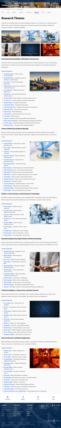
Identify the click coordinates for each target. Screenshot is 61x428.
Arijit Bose (6, 151)
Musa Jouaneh (7, 233)
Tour (38, 399)
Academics (21, 12)
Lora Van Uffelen (8, 371)
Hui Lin (6, 307)
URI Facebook (52, 405)
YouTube (57, 5)
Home (2, 12)
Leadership (3, 408)
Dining (15, 410)
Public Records (11, 423)
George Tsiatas (8, 114)
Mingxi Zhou (22, 391)
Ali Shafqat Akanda (9, 74)
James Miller (7, 357)
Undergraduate (29, 408)
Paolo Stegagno (8, 226)
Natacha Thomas (8, 102)
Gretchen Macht (8, 210)
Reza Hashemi (7, 377)
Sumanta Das (7, 94)
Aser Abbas (7, 82)
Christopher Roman (9, 389)
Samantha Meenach (9, 159)
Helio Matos (7, 174)
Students (14, 12)
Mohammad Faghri (9, 188)
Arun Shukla (7, 177)
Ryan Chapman (8, 280)
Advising (28, 412)
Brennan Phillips (8, 222)
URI (2, 9)
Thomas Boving (8, 86)
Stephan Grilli (7, 350)
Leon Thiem (7, 116)
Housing (15, 408)
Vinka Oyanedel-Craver (10, 107)
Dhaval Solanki (8, 282)
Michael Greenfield (9, 155)
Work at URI (3, 423)
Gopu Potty (7, 380)
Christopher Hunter (9, 105)
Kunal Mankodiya (8, 266)
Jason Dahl (7, 375)
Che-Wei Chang (8, 123)
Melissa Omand (8, 391)
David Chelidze (8, 206)
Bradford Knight (8, 382)
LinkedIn (59, 5)
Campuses (3, 413)
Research (14, 9)
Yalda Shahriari (8, 270)
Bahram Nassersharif (9, 384)
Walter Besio (7, 261)
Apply (23, 399)
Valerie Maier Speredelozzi (11, 120)
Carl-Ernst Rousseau (9, 183)
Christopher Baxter (9, 78)
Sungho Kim (7, 325)
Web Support (28, 423)
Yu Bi (5, 332)
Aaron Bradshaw (8, 90)
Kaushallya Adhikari (9, 274)
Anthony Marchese (9, 125)
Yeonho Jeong (7, 311)
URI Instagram (54, 405)
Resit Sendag (7, 330)
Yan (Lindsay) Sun (8, 303)
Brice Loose (16, 391)
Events (15, 415)
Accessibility (20, 423)
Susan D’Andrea (8, 278)
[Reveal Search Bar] (59, 1)
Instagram (53, 5)
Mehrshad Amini (8, 109)
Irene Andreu (7, 147)
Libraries (28, 413)
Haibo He (6, 323)
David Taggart (7, 190)
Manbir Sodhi (7, 235)
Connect (7, 399)
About (8, 12)
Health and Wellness (17, 413)
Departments (29, 12)
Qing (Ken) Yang (8, 315)
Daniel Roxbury (8, 168)
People (43, 12)
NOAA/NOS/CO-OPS (45, 408)
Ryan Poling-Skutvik (9, 164)
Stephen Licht (7, 218)
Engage (48, 12)
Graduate (28, 410)
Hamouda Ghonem (9, 179)
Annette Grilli (7, 354)
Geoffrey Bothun (8, 143)
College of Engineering (10, 5)
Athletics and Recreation (18, 412)
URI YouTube (59, 405)
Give (53, 399)
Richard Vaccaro (8, 327)
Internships (29, 415)
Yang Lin (6, 118)
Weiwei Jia (6, 319)
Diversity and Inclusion (5, 410)
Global (2, 412)
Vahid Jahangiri (8, 186)
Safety (2, 415)
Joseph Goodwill (8, 98)
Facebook (51, 5)
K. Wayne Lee (7, 100)
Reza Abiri (6, 259)
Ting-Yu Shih (7, 172)
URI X (56, 405)
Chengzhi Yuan (8, 230)
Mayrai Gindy (7, 111)
